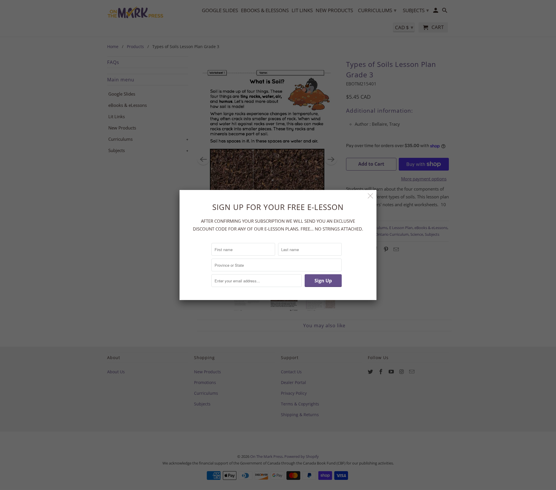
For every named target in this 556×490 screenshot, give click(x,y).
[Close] (370, 196)
